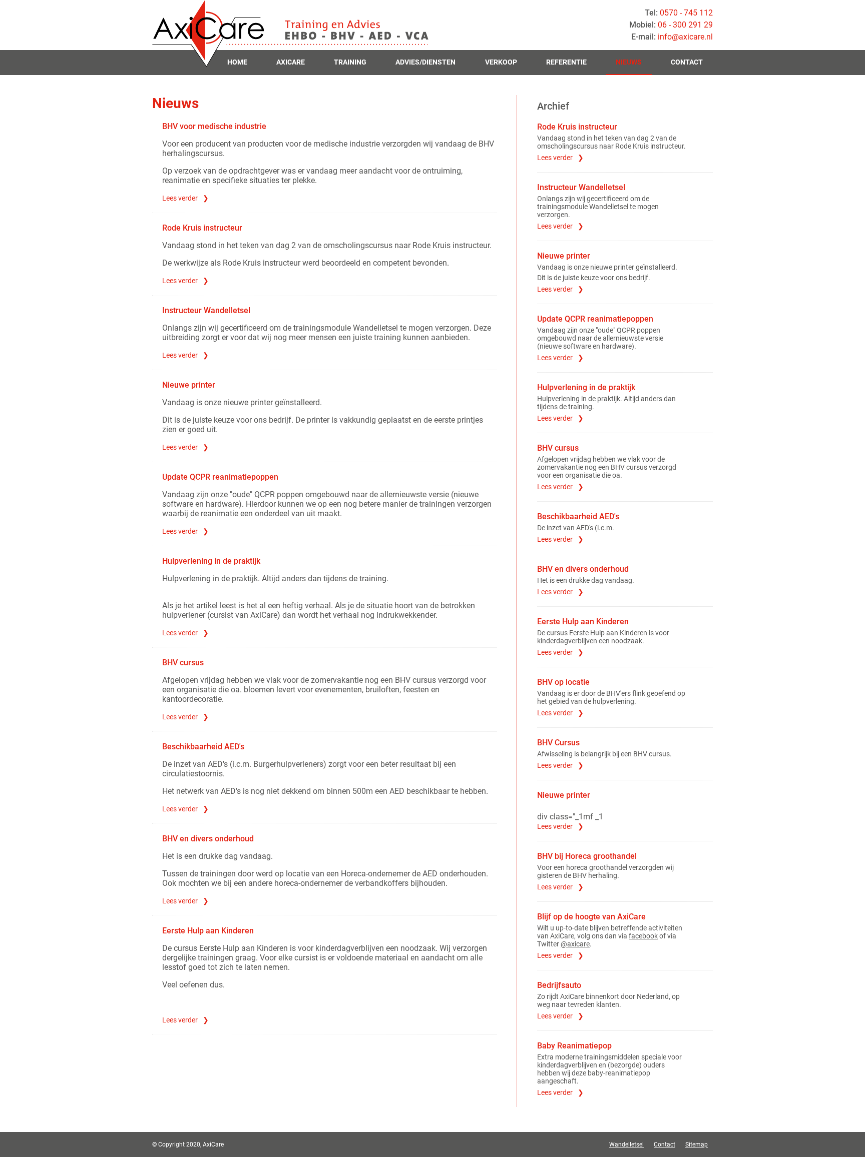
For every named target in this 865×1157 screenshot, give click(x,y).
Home (237, 62)
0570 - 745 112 (686, 13)
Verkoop (501, 62)
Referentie (566, 62)
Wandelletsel (626, 1144)
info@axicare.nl (685, 37)
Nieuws (629, 62)
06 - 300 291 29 (685, 25)
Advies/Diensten (425, 62)
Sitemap (696, 1144)
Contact (687, 62)
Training (350, 62)
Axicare (290, 62)
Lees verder (180, 198)
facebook (643, 936)
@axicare (575, 944)
